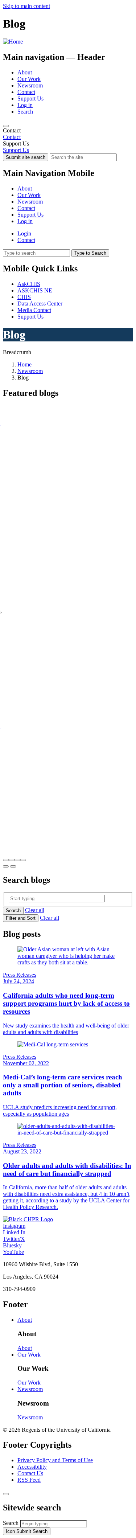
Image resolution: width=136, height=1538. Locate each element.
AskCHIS (28, 284)
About (24, 72)
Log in (25, 105)
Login (24, 233)
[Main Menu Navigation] (6, 126)
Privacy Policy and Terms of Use (55, 1460)
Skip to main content (26, 6)
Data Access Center (39, 303)
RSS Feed (29, 1480)
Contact (26, 92)
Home (24, 364)
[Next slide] (13, 866)
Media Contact (34, 310)
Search (25, 111)
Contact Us (30, 1473)
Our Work (29, 79)
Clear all (34, 910)
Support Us (30, 98)
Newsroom (30, 85)
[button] (6, 860)
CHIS (24, 297)
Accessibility (32, 1467)
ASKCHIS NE (34, 290)
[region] (68, 133)
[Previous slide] (6, 866)
